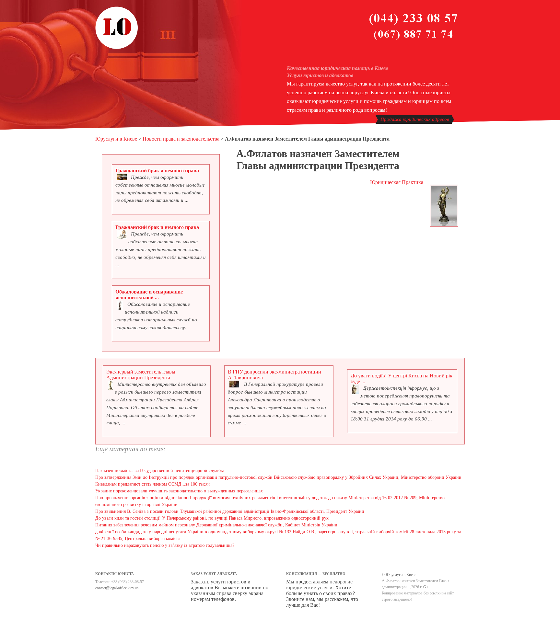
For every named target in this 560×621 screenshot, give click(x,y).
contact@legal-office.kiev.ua (116, 588)
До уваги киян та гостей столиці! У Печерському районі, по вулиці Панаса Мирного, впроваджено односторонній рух (212, 518)
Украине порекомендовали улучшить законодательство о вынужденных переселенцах (179, 491)
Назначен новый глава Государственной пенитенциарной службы (159, 470)
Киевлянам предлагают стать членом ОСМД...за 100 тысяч (152, 484)
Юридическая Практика (396, 182)
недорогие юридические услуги (319, 584)
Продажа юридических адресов (414, 119)
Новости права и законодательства (181, 139)
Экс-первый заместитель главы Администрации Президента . (140, 374)
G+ (425, 587)
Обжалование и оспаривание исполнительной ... (149, 294)
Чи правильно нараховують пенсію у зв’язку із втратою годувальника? (164, 545)
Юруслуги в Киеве (116, 139)
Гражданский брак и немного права (157, 170)
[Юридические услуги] (116, 48)
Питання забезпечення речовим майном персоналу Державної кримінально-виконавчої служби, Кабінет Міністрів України (216, 525)
